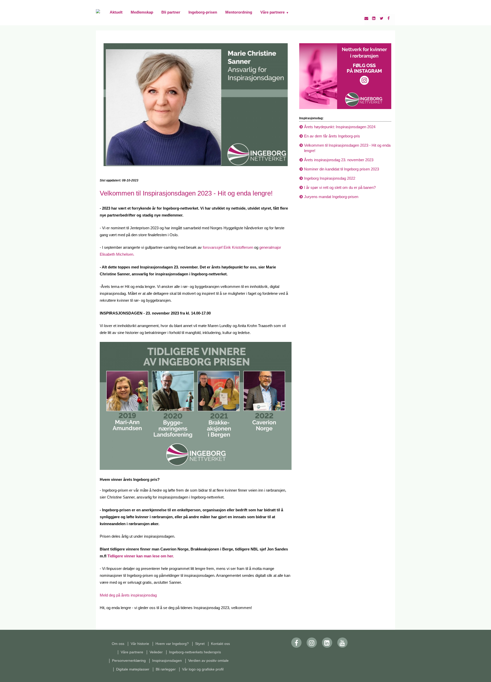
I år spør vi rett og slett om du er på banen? (340, 187)
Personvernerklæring (129, 661)
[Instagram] (311, 642)
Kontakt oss (220, 644)
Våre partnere (274, 12)
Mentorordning (238, 12)
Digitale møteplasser (132, 669)
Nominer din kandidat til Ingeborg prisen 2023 (341, 169)
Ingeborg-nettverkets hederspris (195, 652)
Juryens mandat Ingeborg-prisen (331, 196)
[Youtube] (342, 642)
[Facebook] (391, 18)
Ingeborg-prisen (202, 12)
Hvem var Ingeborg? (172, 644)
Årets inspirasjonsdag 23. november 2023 (338, 160)
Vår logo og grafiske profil (204, 669)
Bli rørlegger (166, 669)
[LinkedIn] (376, 18)
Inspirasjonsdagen (167, 661)
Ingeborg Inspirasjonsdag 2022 (329, 178)
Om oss (118, 644)
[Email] (368, 18)
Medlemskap (142, 12)
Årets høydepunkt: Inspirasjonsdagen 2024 (339, 127)
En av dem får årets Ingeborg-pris (332, 136)
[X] (383, 18)
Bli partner (170, 12)
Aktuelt (116, 12)
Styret (200, 644)
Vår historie (140, 644)
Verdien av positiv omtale (209, 661)
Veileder (156, 652)
